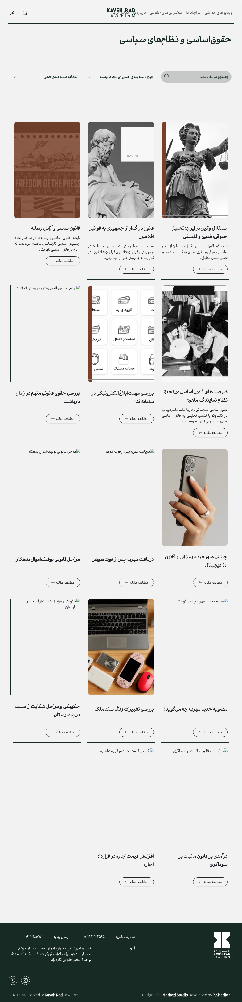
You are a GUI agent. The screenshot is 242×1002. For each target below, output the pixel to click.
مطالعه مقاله (212, 269)
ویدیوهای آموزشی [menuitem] (218, 12)
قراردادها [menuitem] (193, 12)
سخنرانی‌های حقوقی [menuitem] (166, 12)
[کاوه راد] (121, 12)
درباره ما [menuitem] (139, 12)
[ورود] (12, 13)
